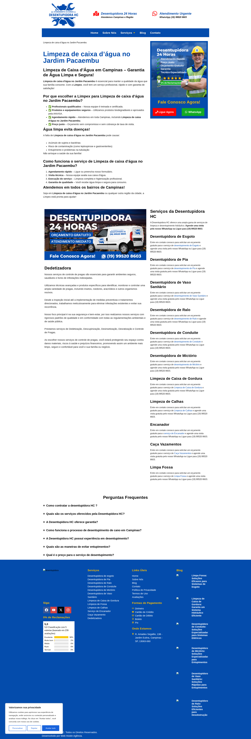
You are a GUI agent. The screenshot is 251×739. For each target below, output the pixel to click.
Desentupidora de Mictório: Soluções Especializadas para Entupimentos (200, 655)
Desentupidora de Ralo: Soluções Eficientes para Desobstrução (200, 708)
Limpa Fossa (180, 476)
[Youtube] (53, 610)
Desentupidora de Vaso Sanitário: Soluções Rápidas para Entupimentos (200, 680)
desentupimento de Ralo (185, 319)
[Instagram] (68, 610)
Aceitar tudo (51, 728)
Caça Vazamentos (182, 453)
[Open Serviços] (134, 33)
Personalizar (17, 728)
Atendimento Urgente (175, 13)
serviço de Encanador (174, 433)
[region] (34, 718)
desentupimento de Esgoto (186, 245)
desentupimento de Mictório (187, 364)
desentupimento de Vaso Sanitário (190, 296)
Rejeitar (34, 728)
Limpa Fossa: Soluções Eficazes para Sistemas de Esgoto (199, 581)
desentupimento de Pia (185, 268)
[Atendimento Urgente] (155, 13)
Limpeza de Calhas (183, 410)
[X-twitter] (61, 610)
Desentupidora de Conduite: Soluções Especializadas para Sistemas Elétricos (200, 631)
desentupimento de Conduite (187, 342)
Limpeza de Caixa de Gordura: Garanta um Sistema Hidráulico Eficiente (198, 607)
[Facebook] (46, 610)
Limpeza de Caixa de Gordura (188, 387)
